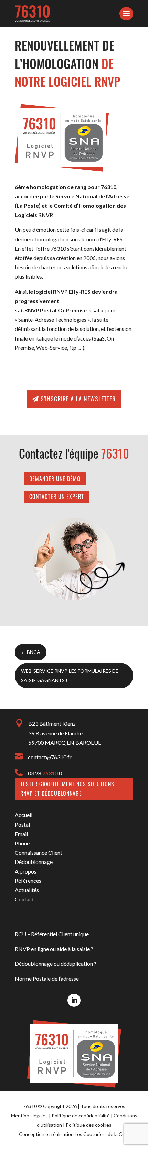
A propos (25, 871)
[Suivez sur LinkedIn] (74, 1000)
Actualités (27, 890)
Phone (22, 843)
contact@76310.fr (50, 757)
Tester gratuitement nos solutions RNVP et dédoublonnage (67, 788)
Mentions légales (29, 1115)
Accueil (23, 815)
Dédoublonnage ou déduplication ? (55, 963)
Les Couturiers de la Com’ (102, 1134)
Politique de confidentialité (81, 1115)
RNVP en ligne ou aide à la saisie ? (54, 949)
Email (21, 834)
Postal (22, 824)
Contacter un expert (56, 496)
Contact (24, 899)
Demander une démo (55, 478)
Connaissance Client (38, 852)
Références (28, 880)
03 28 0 (45, 773)
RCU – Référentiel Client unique (52, 934)
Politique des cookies (89, 1125)
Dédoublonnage (34, 861)
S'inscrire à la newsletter (78, 398)
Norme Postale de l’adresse (47, 978)
